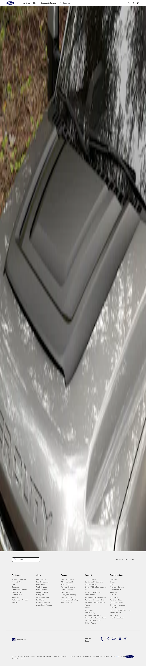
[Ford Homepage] (129, 656)
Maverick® (129, 559)
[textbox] (26, 560)
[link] (32, 656)
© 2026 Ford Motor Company (20, 656)
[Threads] (125, 638)
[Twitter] (107, 638)
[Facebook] (102, 638)
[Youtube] (114, 638)
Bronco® (119, 559)
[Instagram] (120, 638)
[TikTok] (102, 641)
